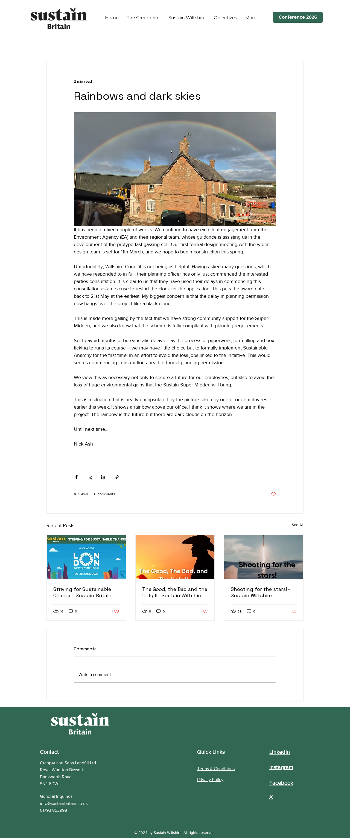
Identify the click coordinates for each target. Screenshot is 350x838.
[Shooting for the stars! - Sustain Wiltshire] (263, 557)
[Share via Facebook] (76, 477)
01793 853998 (53, 810)
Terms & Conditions (216, 768)
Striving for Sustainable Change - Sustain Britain (82, 592)
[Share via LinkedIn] (103, 477)
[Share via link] (116, 477)
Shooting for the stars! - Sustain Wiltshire (260, 592)
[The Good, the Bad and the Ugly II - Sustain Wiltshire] (175, 557)
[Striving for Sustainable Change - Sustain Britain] (86, 557)
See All (298, 524)
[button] (225, 18)
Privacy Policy (210, 779)
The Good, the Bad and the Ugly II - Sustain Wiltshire (174, 592)
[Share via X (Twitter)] (89, 477)
